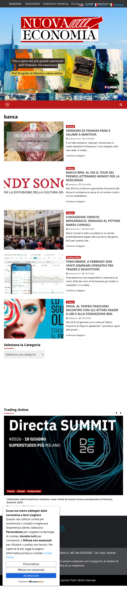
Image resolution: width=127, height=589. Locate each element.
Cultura (70, 168)
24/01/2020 (89, 229)
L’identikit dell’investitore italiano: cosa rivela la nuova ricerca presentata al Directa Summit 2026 (59, 500)
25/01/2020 (86, 184)
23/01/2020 (89, 273)
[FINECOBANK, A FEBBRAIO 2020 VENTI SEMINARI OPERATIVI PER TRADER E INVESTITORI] (34, 274)
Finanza (70, 126)
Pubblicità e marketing (55, 3)
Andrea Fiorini (75, 138)
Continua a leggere (75, 155)
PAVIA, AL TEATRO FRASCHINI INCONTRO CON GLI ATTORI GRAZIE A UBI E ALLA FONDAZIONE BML (92, 310)
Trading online (73, 257)
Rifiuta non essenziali (31, 570)
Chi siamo (76, 3)
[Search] (121, 105)
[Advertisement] (24, 381)
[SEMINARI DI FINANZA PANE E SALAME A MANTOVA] (34, 141)
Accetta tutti (31, 575)
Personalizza (31, 564)
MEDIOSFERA (32, 3)
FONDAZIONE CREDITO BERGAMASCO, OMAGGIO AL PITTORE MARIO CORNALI (93, 221)
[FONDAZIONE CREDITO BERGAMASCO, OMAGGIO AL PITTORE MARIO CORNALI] (34, 230)
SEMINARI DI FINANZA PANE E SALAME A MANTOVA (88, 132)
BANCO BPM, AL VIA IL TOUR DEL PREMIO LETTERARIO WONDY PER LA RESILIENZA (92, 176)
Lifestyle (21, 491)
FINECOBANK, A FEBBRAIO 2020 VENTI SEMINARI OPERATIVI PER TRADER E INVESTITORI (89, 265)
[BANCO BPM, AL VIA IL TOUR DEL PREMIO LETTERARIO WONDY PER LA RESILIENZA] (34, 185)
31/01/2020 (89, 138)
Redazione (73, 184)
